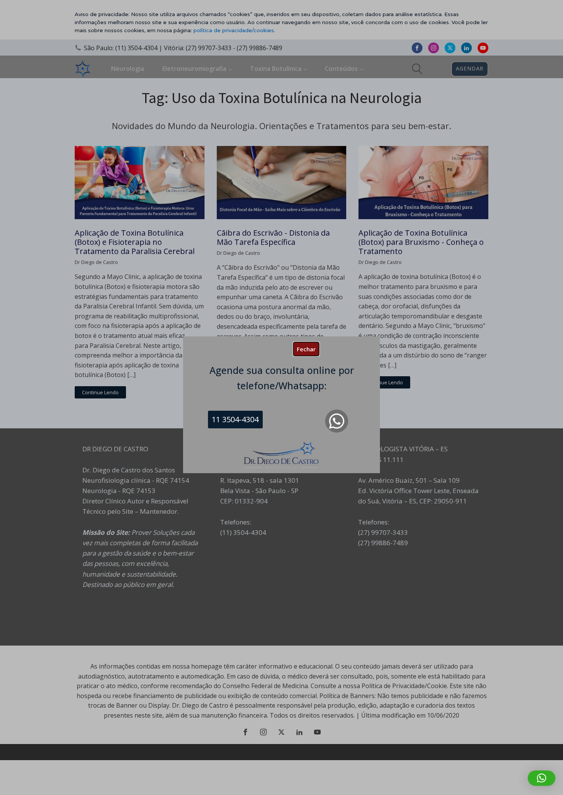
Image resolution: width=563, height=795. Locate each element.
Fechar (306, 349)
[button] (541, 778)
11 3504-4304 (235, 419)
